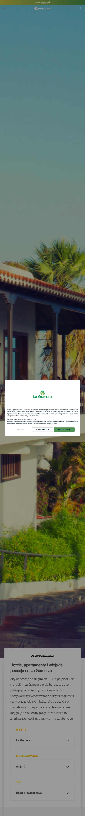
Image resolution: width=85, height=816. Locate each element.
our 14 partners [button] (26, 409)
